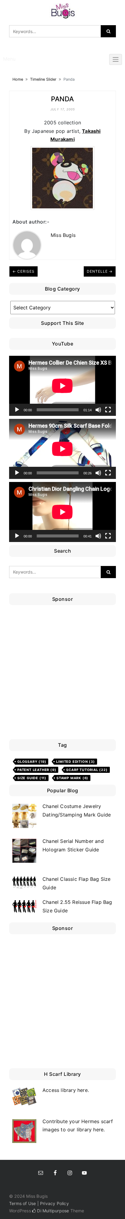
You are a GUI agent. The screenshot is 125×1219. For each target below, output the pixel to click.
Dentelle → (100, 271)
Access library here (65, 1090)
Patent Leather (36, 770)
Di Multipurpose (52, 1210)
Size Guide (31, 778)
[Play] (17, 410)
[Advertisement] (62, 673)
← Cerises (23, 271)
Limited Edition (75, 761)
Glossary (31, 761)
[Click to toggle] (115, 59)
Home (17, 79)
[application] (62, 386)
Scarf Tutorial (86, 770)
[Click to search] (108, 31)
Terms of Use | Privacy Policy (39, 1203)
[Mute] (98, 410)
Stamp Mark (72, 778)
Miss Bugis (63, 235)
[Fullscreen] (108, 410)
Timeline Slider (43, 79)
